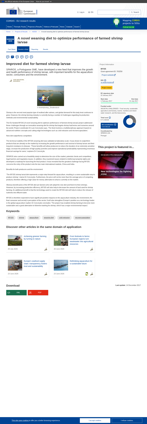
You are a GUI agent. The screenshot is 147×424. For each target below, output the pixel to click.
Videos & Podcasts (51, 27)
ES (17, 57)
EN (12, 57)
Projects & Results (35, 27)
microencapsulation (82, 218)
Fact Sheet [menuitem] (11, 49)
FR (22, 57)
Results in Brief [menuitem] (23, 49)
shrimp (21, 218)
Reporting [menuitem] (34, 49)
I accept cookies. (95, 420)
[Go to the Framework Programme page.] (10, 40)
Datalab (69, 27)
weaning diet (49, 218)
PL (31, 57)
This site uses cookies (20, 420)
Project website (108, 75)
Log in (82, 12)
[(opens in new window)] (23, 10)
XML (18, 292)
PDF (40, 292)
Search (77, 27)
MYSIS (11, 218)
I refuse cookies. (127, 420)
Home (9, 27)
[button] (91, 12)
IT (26, 57)
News (62, 27)
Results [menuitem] (45, 49)
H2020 (34, 32)
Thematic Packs (20, 27)
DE (8, 57)
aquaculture (34, 218)
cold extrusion (64, 218)
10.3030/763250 (106, 82)
